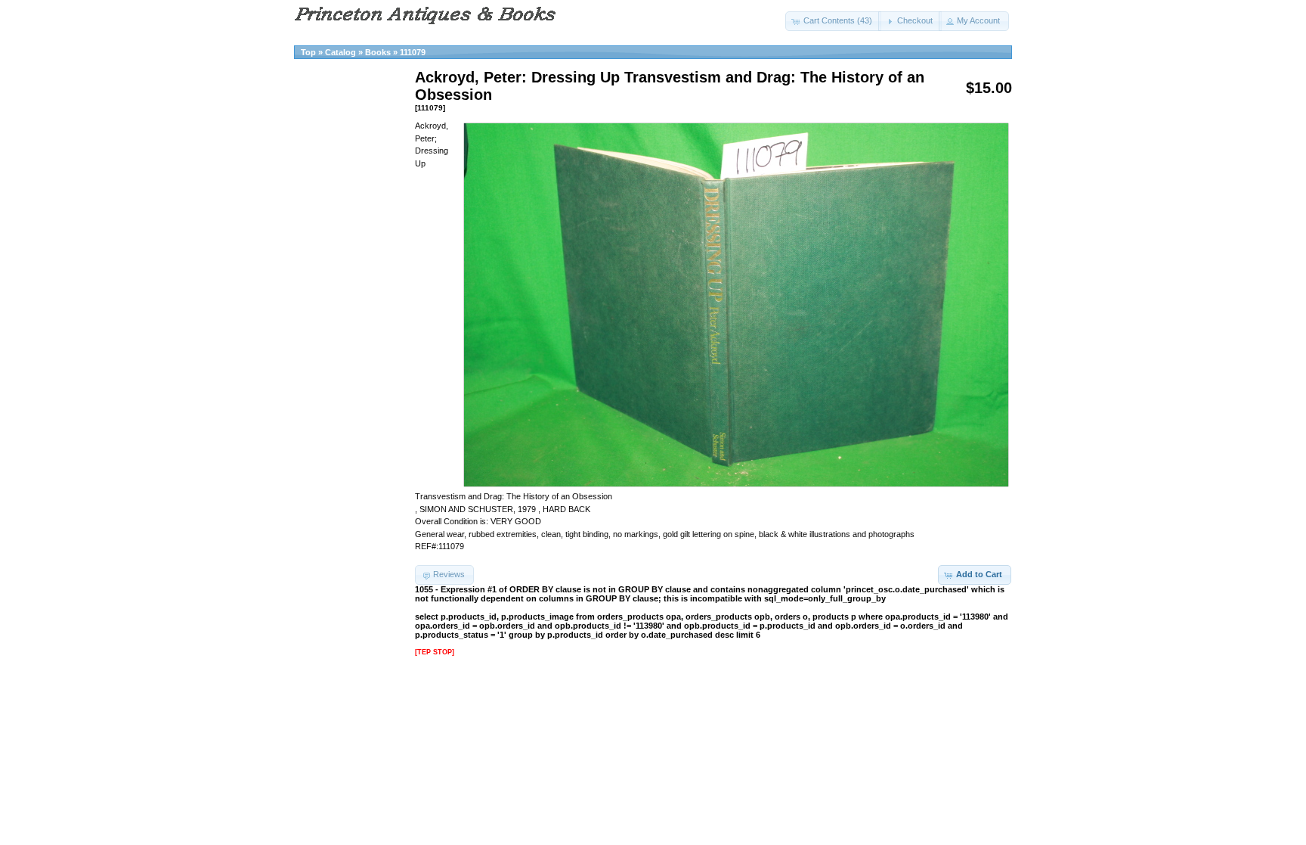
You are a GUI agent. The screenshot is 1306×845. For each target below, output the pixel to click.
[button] (833, 21)
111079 (413, 52)
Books (378, 52)
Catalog (340, 52)
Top (308, 52)
